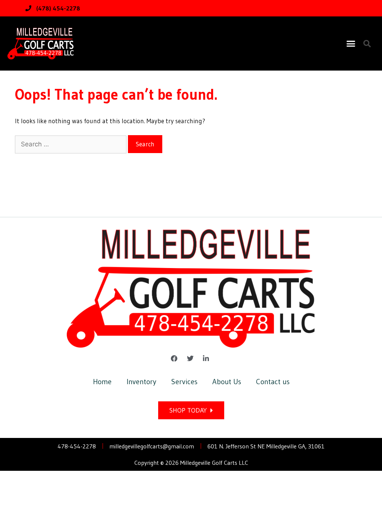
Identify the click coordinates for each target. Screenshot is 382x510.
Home (102, 381)
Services (184, 381)
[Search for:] (71, 144)
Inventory (141, 381)
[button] (351, 44)
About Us (226, 381)
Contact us (272, 381)
